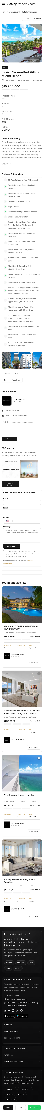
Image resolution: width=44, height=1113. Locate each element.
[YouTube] (9, 1010)
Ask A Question (9, 439)
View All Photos (31, 58)
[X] (17, 1010)
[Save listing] (39, 589)
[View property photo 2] (16, 360)
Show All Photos (11, 373)
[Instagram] (13, 1010)
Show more (6, 164)
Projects (20, 963)
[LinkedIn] (5, 1010)
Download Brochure (10, 484)
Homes (9, 963)
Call (20, 1107)
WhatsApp (34, 1108)
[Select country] (7, 521)
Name (5, 498)
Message (7, 526)
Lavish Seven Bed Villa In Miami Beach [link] (23, 12)
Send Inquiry (11, 546)
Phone (6, 517)
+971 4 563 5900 (12, 996)
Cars (31, 963)
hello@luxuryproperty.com (17, 999)
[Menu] (3, 3)
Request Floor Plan (12, 380)
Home (4, 12)
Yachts (18, 968)
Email (5, 508)
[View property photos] (22, 43)
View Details (33, 663)
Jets (8, 968)
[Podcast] (21, 1010)
